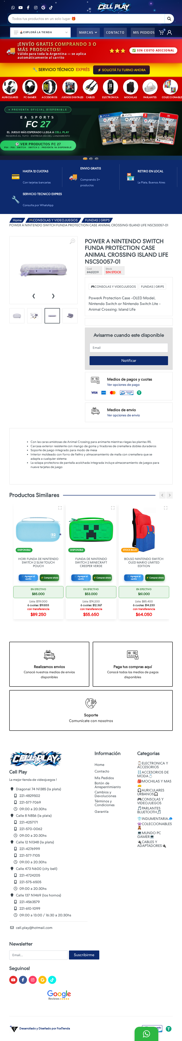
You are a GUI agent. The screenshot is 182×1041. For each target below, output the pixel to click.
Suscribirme (84, 955)
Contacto (102, 771)
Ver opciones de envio (123, 415)
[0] (160, 32)
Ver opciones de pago (123, 384)
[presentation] (33, 295)
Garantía (102, 812)
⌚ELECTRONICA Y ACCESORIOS (152, 765)
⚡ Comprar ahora (49, 578)
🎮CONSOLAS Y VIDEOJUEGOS (53, 220)
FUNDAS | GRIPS (97, 220)
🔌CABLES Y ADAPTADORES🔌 (151, 844)
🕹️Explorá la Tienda (36, 32)
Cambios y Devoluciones (105, 794)
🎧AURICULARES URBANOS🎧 (150, 792)
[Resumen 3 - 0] (60, 507)
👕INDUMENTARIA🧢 (155, 819)
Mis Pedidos (104, 778)
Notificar (128, 360)
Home (17, 220)
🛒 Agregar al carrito (28, 577)
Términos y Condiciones (104, 803)
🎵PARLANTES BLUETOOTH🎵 (149, 810)
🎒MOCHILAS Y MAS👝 (154, 783)
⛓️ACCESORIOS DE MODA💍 (153, 774)
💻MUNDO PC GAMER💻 (149, 835)
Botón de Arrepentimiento (108, 785)
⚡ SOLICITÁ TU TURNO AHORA (121, 70)
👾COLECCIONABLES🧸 (154, 826)
